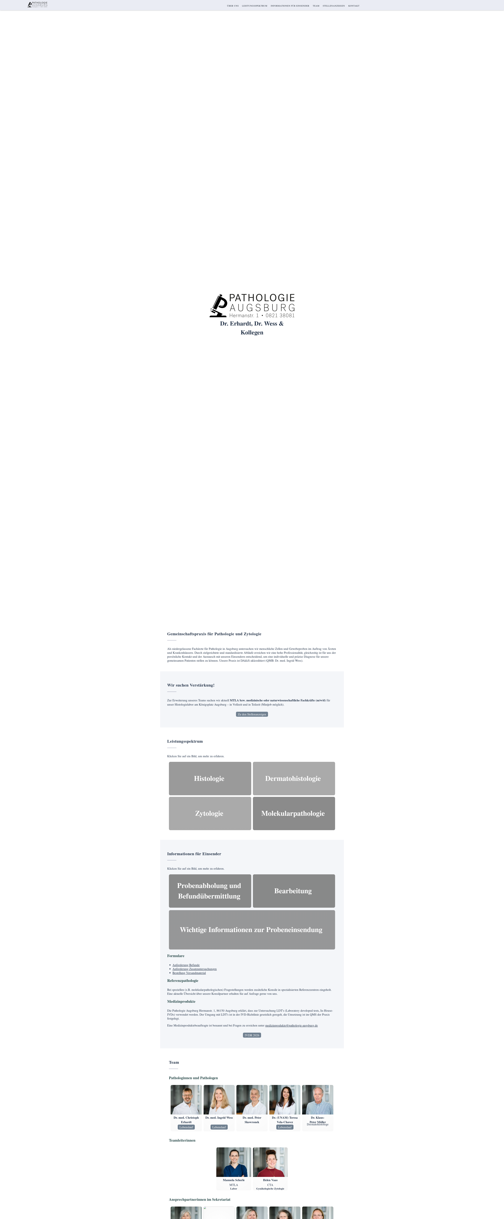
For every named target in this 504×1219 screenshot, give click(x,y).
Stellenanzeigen (334, 5)
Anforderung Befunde (186, 965)
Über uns (233, 5)
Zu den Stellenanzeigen (252, 714)
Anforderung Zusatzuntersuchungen (194, 969)
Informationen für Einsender (290, 5)
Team (316, 5)
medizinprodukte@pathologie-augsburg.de (291, 1025)
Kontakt (353, 5)
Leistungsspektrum (254, 5)
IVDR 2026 (252, 1035)
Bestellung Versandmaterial (189, 973)
